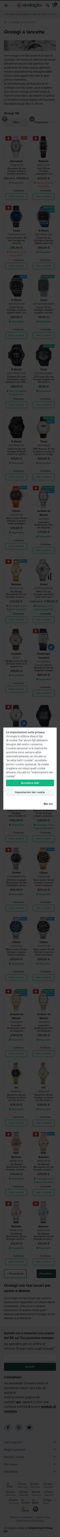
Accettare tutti (30, 783)
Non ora (48, 804)
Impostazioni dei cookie (30, 792)
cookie (13, 740)
